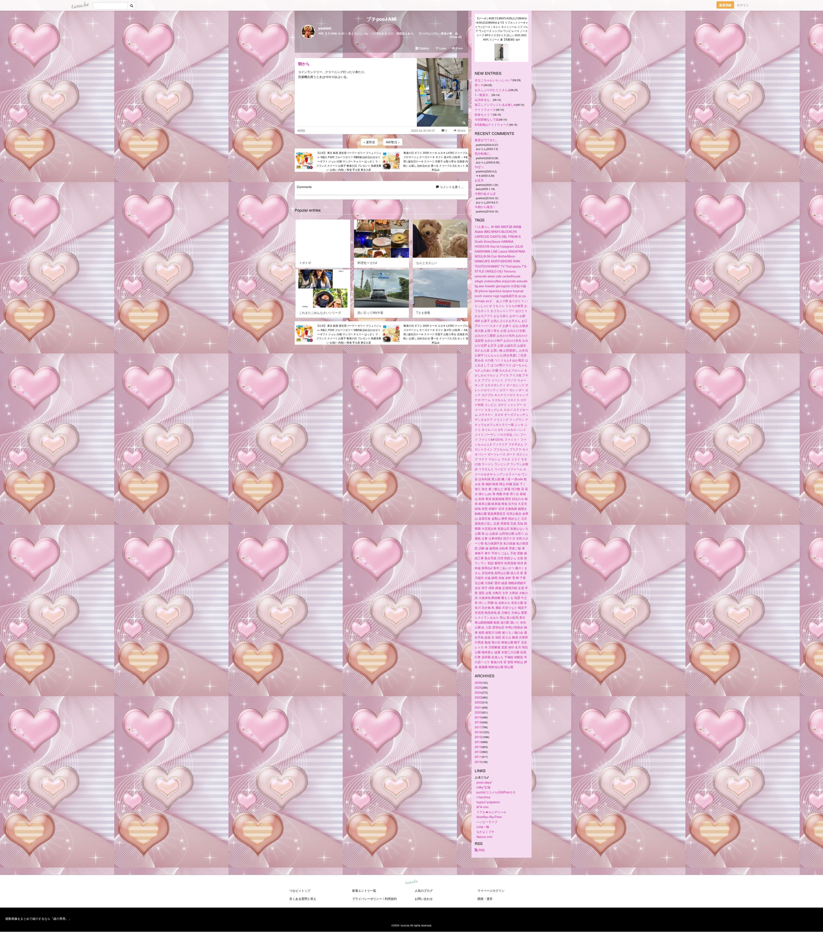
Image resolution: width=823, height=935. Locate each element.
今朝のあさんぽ (485, 193)
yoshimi (324, 28)
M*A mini (482, 807)
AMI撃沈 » (393, 142)
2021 (478, 707)
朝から (304, 63)
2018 (478, 722)
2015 (478, 737)
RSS (481, 850)
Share (459, 48)
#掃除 (301, 130)
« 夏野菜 (369, 142)
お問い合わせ (424, 898)
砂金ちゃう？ (484, 114)
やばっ (479, 167)
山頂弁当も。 (484, 99)
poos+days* (484, 782)
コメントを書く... (451, 187)
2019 (478, 717)
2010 (478, 762)
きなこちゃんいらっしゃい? (493, 80)
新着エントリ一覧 (364, 890)
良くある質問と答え (302, 898)
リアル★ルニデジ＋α (491, 812)
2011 (478, 756)
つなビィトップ (299, 890)
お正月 (479, 180)
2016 (478, 732)
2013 (478, 747)
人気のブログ (424, 890)
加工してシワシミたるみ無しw (495, 104)
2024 (478, 692)
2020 (478, 712)
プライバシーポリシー (367, 898)
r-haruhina (483, 797)
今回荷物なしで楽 (487, 119)
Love (442, 48)
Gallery (424, 48)
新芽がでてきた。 (487, 140)
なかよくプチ (485, 831)
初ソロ (479, 85)
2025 (478, 687)
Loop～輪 (482, 826)
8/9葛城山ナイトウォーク (492, 124)
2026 (478, 682)
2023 (478, 697)
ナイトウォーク (485, 109)
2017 (478, 727)
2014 (478, 742)
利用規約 (391, 898)
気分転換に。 (484, 153)
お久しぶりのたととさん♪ (492, 90)
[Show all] (455, 37)
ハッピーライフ (486, 822)
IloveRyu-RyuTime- (489, 817)
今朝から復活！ (485, 207)
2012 (478, 751)
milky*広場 (483, 787)
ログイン (743, 5)
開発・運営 (485, 898)
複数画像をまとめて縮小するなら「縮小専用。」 (38, 918)
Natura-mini (484, 837)
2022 (478, 702)
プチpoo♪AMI (381, 18)
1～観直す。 (483, 95)
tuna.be (411, 882)
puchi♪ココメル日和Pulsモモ (495, 792)
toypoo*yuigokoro (488, 802)
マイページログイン (491, 890)
